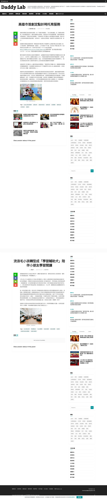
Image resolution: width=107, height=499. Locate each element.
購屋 (79, 160)
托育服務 (53, 104)
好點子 (32, 269)
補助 (91, 157)
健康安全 (4, 14)
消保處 (90, 152)
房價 (72, 150)
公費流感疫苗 (73, 142)
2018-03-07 (40, 28)
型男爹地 (11, 14)
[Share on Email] (15, 44)
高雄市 (27, 107)
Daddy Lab (13, 7)
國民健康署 (89, 142)
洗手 (82, 152)
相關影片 (72, 43)
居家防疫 (72, 147)
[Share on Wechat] (15, 40)
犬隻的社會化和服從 (25, 331)
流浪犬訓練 (46, 329)
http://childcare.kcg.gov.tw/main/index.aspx (33, 49)
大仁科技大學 (26, 329)
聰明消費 (24, 14)
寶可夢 (90, 145)
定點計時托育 (41, 104)
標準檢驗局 (77, 152)
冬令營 (79, 142)
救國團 (83, 150)
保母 (76, 140)
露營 (87, 160)
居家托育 (48, 104)
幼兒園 (81, 147)
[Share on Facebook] (15, 37)
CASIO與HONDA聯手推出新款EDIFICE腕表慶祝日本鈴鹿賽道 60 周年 (86, 125)
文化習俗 (44, 14)
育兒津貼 (80, 157)
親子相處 (38, 14)
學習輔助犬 (33, 329)
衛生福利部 (86, 157)
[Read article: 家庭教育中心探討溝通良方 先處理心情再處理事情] (17, 125)
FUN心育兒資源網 (28, 104)
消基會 (72, 155)
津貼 (86, 152)
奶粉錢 (76, 145)
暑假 (87, 150)
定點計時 (35, 104)
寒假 (86, 145)
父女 (76, 155)
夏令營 (72, 145)
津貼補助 (51, 14)
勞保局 (84, 142)
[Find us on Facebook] (105, 1)
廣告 (85, 147)
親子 (72, 160)
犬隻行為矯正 (34, 331)
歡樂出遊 (18, 14)
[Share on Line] (15, 33)
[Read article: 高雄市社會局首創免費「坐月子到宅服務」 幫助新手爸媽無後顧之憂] (17, 133)
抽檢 (79, 150)
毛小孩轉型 (40, 329)
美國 (75, 157)
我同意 (79, 497)
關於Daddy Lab (4, 1)
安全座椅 (81, 145)
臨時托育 (59, 104)
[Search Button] (105, 14)
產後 (89, 155)
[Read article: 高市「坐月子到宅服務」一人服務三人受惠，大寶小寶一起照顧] (44, 125)
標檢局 (72, 152)
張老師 (89, 147)
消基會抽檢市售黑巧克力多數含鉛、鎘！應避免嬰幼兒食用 (86, 117)
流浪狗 (58, 329)
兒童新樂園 (86, 140)
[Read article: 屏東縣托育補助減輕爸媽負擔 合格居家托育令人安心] (17, 117)
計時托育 (23, 107)
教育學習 (31, 14)
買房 (75, 160)
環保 (80, 155)
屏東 (77, 147)
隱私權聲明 (72, 497)
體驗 (91, 160)
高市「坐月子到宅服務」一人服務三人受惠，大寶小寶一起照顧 (57, 124)
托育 (75, 150)
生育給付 (84, 155)
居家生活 (72, 29)
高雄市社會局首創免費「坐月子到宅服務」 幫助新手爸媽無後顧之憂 (30, 132)
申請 (72, 157)
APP (72, 140)
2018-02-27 (39, 269)
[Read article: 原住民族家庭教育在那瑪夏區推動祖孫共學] (44, 117)
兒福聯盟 (80, 140)
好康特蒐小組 (32, 28)
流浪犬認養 (52, 329)
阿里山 (83, 160)
